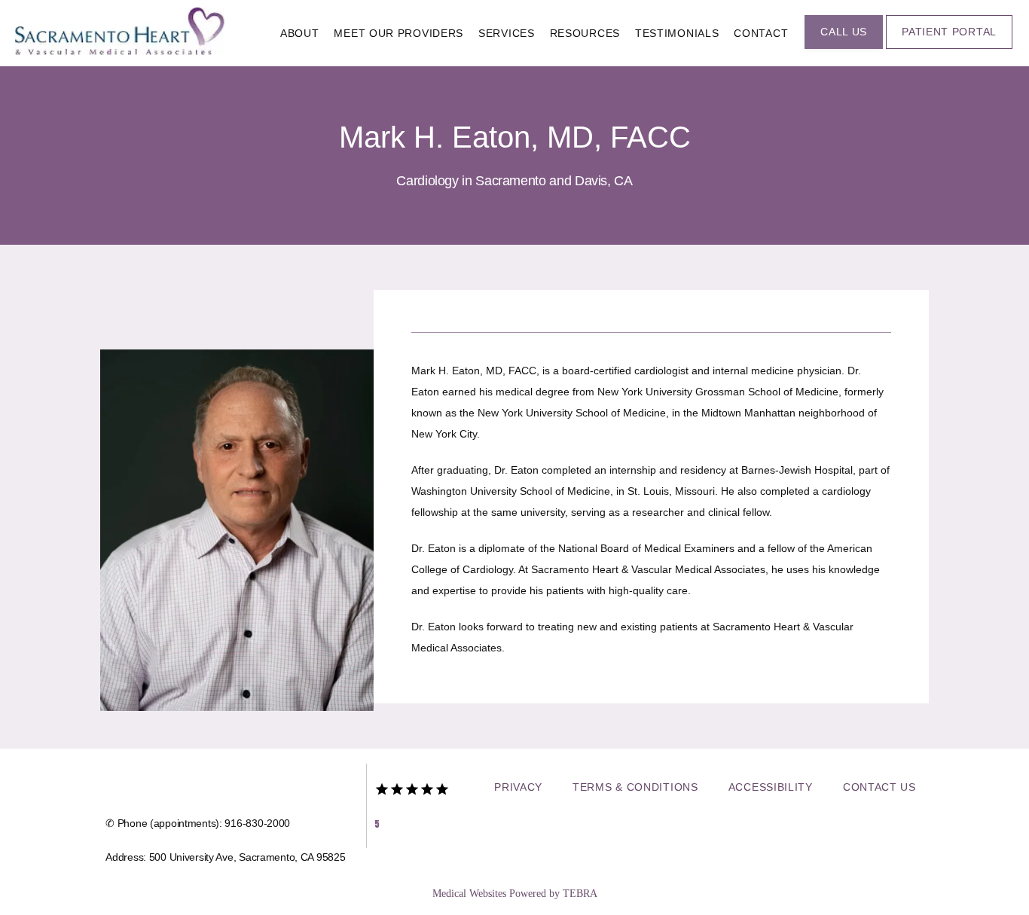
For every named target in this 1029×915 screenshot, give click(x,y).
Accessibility (770, 787)
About (299, 33)
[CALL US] (843, 47)
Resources (585, 33)
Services (506, 33)
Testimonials (677, 33)
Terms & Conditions (635, 787)
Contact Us (879, 787)
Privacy (518, 787)
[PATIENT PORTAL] (949, 47)
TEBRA (580, 893)
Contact (761, 33)
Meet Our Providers (398, 33)
